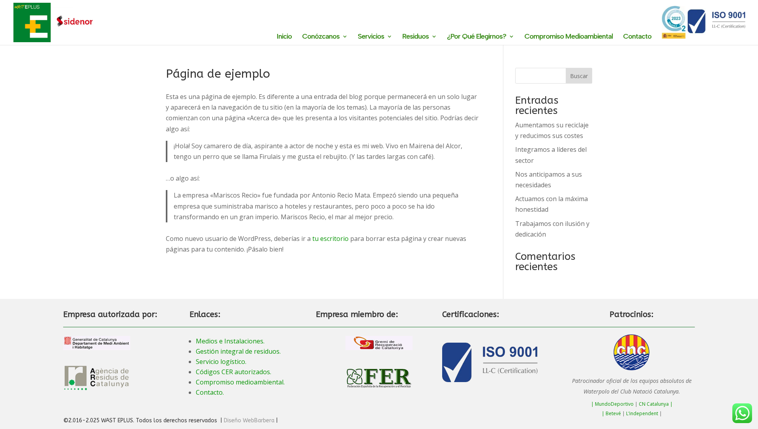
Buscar (579, 76)
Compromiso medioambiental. (240, 382)
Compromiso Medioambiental (568, 37)
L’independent (642, 413)
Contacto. (210, 392)
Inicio (284, 37)
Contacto (637, 37)
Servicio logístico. (221, 361)
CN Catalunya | (656, 404)
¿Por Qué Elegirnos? (476, 37)
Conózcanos (321, 37)
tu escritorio (330, 238)
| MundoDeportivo (612, 404)
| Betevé (611, 413)
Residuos (415, 37)
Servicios (371, 37)
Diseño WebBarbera (249, 420)
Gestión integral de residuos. (238, 351)
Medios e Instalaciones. (230, 341)
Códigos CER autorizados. (233, 371)
